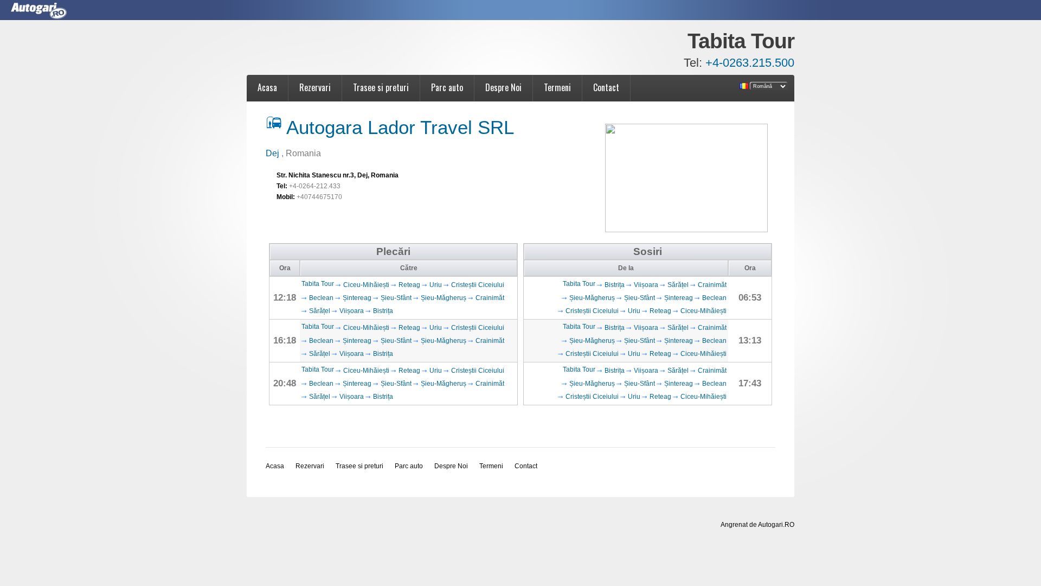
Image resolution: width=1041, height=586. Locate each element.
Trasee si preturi (381, 87)
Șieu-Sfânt (396, 298)
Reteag (409, 285)
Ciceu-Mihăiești (366, 285)
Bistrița (383, 311)
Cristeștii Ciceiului (477, 285)
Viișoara (351, 311)
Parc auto (447, 87)
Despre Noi (503, 87)
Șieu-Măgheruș (443, 298)
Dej (273, 153)
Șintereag (357, 298)
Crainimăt (489, 298)
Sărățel (319, 311)
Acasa (267, 87)
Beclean (321, 298)
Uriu (435, 285)
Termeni (557, 87)
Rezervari (315, 87)
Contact (606, 87)
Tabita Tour (317, 284)
